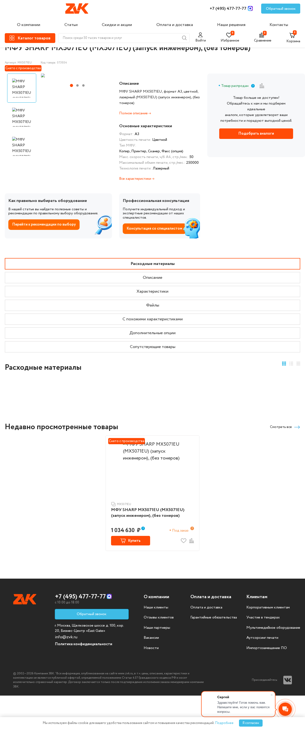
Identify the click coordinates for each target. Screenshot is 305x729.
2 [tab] (77, 85)
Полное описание (133, 113)
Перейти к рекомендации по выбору (44, 224)
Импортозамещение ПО (266, 648)
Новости (151, 648)
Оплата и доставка (174, 25)
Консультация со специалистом (154, 228)
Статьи (71, 25)
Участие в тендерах (263, 617)
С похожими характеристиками (152, 319)
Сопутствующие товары (152, 347)
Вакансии (151, 637)
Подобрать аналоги (256, 133)
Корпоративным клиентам (268, 607)
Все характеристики (135, 178)
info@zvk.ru (66, 637)
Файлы (152, 305)
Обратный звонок (281, 8)
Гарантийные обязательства (213, 617)
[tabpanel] (76, 75)
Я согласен (251, 723)
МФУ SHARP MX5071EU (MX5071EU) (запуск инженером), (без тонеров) (147, 513)
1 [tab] (71, 85)
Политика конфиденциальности (83, 644)
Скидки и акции (117, 25)
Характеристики (152, 291)
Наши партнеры (157, 627)
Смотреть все (281, 427)
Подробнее (224, 723)
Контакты (278, 25)
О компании (28, 25)
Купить (134, 541)
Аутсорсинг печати (262, 637)
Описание (152, 278)
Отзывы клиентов (159, 617)
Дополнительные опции (152, 333)
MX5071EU (124, 504)
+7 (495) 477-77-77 (228, 8)
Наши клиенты (156, 607)
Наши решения (231, 25)
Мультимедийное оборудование (273, 627)
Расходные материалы (153, 264)
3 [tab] (83, 85)
